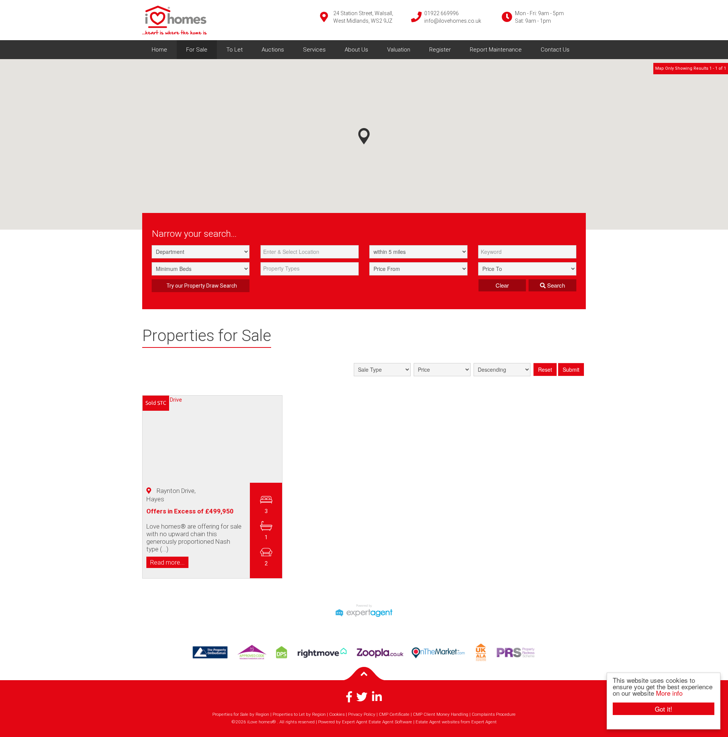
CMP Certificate (394, 714)
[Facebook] (349, 700)
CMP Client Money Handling (440, 714)
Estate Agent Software (390, 721)
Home (159, 49)
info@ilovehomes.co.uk (452, 21)
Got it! (663, 709)
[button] (364, 136)
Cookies (337, 714)
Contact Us (555, 49)
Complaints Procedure (494, 714)
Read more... (167, 562)
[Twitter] (362, 700)
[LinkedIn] (377, 700)
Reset (545, 369)
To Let (234, 49)
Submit (571, 369)
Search (555, 285)
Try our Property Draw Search (200, 286)
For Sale (196, 49)
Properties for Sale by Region (240, 714)
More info (669, 693)
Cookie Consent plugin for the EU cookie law (663, 722)
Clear (502, 285)
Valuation (398, 49)
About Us (356, 49)
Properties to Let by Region (299, 714)
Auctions (273, 49)
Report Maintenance (496, 49)
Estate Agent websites (438, 721)
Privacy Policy (361, 714)
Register (440, 49)
